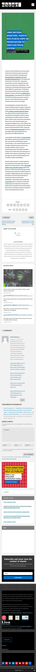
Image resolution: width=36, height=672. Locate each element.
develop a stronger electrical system (18, 111)
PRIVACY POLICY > (27, 612)
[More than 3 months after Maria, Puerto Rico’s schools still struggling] (18, 305)
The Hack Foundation (25, 626)
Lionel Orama (8, 181)
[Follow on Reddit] (26, 663)
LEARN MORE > (6, 612)
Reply (22, 400)
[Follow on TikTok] (16, 663)
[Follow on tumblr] (10, 663)
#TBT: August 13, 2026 (10, 521)
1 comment (13, 52)
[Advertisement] (18, 541)
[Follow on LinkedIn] (13, 663)
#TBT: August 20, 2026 (10, 502)
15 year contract (26, 137)
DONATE (7, 640)
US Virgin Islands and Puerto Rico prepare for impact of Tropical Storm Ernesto (18, 319)
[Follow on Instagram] (6, 663)
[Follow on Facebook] (3, 663)
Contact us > (5, 649)
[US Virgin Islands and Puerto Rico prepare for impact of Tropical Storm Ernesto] (18, 315)
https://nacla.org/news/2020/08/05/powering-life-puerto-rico (17, 385)
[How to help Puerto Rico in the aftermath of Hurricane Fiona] (18, 296)
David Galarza (14, 337)
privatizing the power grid (17, 129)
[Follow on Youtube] (20, 663)
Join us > (4, 645)
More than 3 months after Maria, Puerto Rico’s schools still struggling (16, 309)
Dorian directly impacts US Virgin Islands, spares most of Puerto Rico (17, 290)
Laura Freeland (13, 50)
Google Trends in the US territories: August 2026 (16, 512)
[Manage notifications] (32, 668)
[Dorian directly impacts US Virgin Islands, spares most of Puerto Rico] (18, 278)
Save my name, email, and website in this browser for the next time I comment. (17, 450)
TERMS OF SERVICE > (16, 612)
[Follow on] (30, 663)
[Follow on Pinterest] (23, 663)
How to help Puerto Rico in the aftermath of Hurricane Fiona (18, 299)
